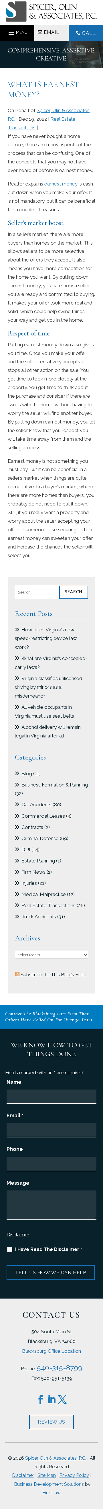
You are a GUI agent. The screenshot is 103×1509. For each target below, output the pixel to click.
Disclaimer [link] (23, 1475)
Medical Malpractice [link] (43, 894)
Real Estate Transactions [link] (48, 905)
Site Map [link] (46, 1475)
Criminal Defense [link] (40, 838)
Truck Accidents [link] (38, 917)
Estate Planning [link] (38, 861)
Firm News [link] (33, 872)
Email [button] (51, 32)
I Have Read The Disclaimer (48, 1249)
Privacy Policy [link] (74, 1475)
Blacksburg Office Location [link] (51, 1351)
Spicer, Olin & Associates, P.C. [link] (55, 1458)
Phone (15, 1149)
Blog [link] (26, 773)
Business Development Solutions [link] (49, 1484)
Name (14, 1082)
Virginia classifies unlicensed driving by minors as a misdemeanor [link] (48, 687)
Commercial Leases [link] (43, 816)
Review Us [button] (51, 1422)
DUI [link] (25, 849)
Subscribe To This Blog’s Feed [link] (53, 974)
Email (15, 1115)
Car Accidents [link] (36, 804)
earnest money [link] (61, 184)
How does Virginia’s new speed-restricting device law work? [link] (46, 638)
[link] (51, 20)
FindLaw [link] (51, 1493)
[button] (17, 31)
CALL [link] (89, 33)
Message (18, 1183)
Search (73, 592)
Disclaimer (18, 1234)
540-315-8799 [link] (59, 1367)
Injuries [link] (29, 883)
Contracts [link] (32, 827)
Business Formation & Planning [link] (54, 785)
